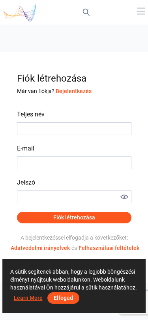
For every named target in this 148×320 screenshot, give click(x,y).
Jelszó (26, 182)
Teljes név (31, 114)
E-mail (25, 148)
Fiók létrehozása (74, 217)
